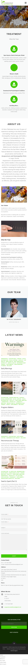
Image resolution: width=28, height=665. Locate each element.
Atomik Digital (14, 650)
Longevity (19, 401)
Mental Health (12, 362)
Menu (25, 3)
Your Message (5, 533)
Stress (8, 404)
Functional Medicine (21, 400)
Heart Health (9, 361)
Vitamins (3, 365)
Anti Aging (20, 436)
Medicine (3, 403)
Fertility (20, 360)
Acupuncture (12, 358)
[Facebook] (12, 636)
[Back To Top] (14, 643)
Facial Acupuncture (6, 399)
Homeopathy (4, 358)
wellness (9, 365)
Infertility (4, 362)
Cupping (19, 358)
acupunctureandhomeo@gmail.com (12, 607)
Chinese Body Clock (14, 472)
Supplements (9, 364)
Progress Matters (7, 407)
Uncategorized (18, 364)
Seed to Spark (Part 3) (9, 481)
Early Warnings (6, 368)
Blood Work (4, 472)
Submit (14, 556)
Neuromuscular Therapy (13, 437)
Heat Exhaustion (18, 361)
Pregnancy (13, 477)
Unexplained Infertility (7, 478)
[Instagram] (16, 636)
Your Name (4, 514)
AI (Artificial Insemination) (16, 471)
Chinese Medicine (13, 397)
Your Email (4, 521)
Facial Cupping (13, 360)
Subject (3, 527)
